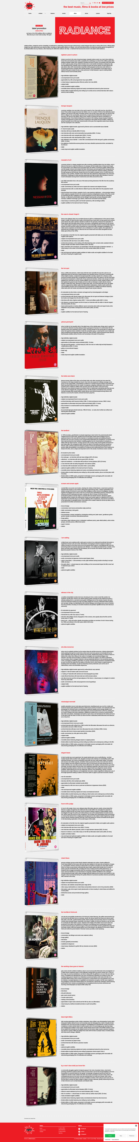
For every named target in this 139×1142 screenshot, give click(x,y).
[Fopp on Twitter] (79, 1132)
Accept (110, 1135)
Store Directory (62, 1129)
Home (30, 13)
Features (53, 13)
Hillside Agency (32, 1138)
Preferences (131, 1135)
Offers (75, 13)
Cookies (84, 1138)
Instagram (83, 1134)
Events (63, 13)
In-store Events (62, 1131)
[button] (136, 1125)
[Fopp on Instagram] (79, 1134)
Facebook (83, 1128)
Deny (121, 1135)
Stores (86, 13)
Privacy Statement (115, 1139)
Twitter (82, 1131)
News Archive (43, 1130)
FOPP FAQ (109, 13)
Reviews (40, 13)
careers (98, 13)
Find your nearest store (108, 2)
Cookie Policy (107, 1139)
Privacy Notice (79, 1138)
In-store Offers (62, 1128)
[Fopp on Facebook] (79, 1129)
